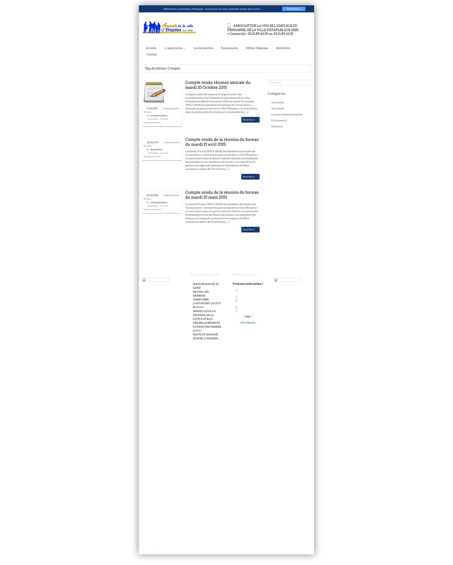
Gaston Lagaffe (247, 311)
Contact (152, 54)
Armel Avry (156, 149)
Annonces (277, 108)
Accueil (151, 48)
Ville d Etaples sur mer (297, 550)
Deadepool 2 (245, 297)
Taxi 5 (242, 307)
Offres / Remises (257, 48)
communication (158, 115)
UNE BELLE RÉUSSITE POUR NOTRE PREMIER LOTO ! (207, 327)
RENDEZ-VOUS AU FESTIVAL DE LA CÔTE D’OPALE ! (204, 315)
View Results (247, 322)
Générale (277, 126)
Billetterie (283, 48)
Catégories (276, 94)
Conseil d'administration (287, 114)
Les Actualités (203, 48)
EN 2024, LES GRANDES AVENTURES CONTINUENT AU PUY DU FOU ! (207, 299)
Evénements (229, 48)
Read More (249, 119)
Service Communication (269, 550)
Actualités (153, 119)
